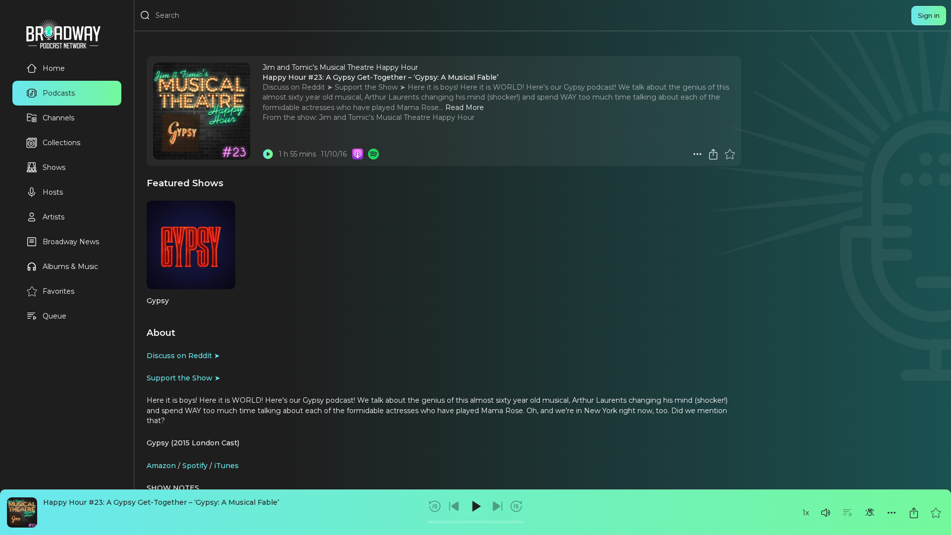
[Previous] (454, 506)
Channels (58, 117)
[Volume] (825, 512)
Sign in (929, 15)
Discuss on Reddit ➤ (183, 355)
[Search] (145, 15)
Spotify (195, 465)
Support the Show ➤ (183, 378)
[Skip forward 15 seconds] (516, 506)
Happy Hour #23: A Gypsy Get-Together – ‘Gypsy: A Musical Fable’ (161, 502)
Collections (61, 142)
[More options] (891, 512)
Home (54, 68)
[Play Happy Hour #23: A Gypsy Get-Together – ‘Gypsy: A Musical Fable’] (268, 154)
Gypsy (158, 300)
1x (805, 512)
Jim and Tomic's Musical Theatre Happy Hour (397, 117)
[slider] (476, 522)
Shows (54, 167)
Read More (464, 107)
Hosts (53, 192)
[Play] (475, 506)
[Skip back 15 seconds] (435, 506)
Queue (54, 316)
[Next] (497, 506)
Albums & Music (70, 266)
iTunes (226, 465)
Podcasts (59, 93)
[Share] (913, 512)
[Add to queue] (847, 512)
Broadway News (71, 241)
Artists (53, 217)
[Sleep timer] (869, 512)
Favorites (58, 291)
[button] (825, 512)
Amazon (161, 465)
